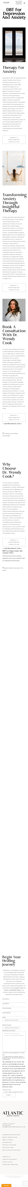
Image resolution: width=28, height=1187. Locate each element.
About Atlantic (7, 1139)
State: (4, 1017)
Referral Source (6, 1025)
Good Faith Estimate (9, 1159)
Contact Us (6, 1156)
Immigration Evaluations (11, 1134)
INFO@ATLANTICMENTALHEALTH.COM (14, 1126)
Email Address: (6, 1013)
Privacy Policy (7, 1161)
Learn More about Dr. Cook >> (13, 423)
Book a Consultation (9, 1137)
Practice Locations (9, 1144)
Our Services (7, 1142)
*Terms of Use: (6, 1090)
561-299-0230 (6, 1125)
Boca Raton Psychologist (11, 1150)
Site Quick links (8, 1147)
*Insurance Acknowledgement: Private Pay (13, 1054)
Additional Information (8, 1030)
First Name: (5, 999)
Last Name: (5, 1003)
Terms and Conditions (10, 1164)
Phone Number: (7, 1008)
